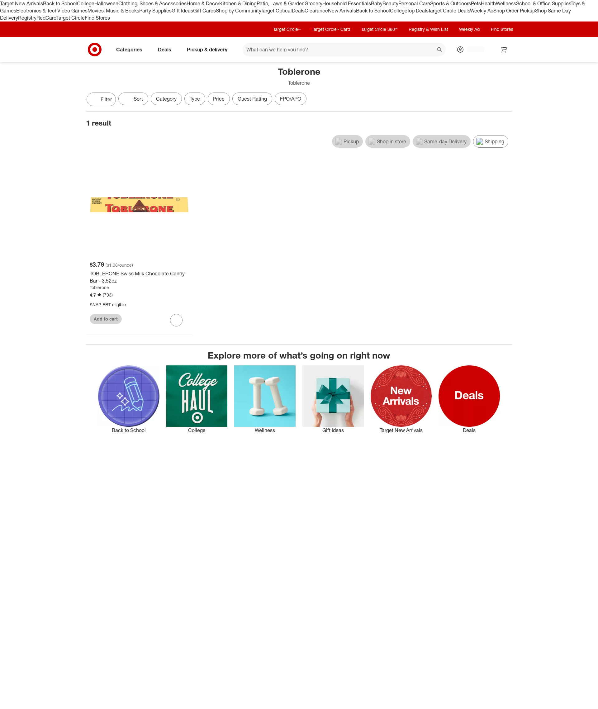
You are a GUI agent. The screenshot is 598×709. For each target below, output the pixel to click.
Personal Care (414, 3)
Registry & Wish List (428, 29)
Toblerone (99, 287)
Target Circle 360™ (379, 29)
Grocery (313, 3)
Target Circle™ (287, 29)
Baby (376, 3)
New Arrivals (342, 10)
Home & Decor (203, 3)
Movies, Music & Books (113, 10)
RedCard (46, 18)
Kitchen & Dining (238, 3)
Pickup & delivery (207, 49)
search (440, 50)
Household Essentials (346, 3)
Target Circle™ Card (331, 29)
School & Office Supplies (543, 3)
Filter (106, 99)
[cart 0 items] (504, 49)
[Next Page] (506, 100)
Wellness (506, 3)
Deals (298, 10)
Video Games (72, 10)
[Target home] (94, 49)
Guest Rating (252, 99)
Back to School (60, 3)
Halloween (106, 3)
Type (195, 99)
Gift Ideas (182, 10)
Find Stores (97, 18)
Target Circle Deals (449, 10)
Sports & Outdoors (450, 3)
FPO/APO (290, 99)
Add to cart (106, 318)
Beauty (390, 3)
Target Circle (70, 18)
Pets (476, 3)
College (85, 3)
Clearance (316, 10)
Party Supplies (155, 10)
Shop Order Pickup (514, 10)
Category (166, 99)
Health (488, 3)
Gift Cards (204, 10)
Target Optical (276, 10)
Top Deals (417, 10)
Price (219, 99)
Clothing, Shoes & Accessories (152, 3)
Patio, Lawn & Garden (281, 3)
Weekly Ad (481, 10)
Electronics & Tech (36, 10)
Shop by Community (238, 10)
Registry (27, 18)
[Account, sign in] (472, 49)
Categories (129, 49)
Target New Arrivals (21, 3)
